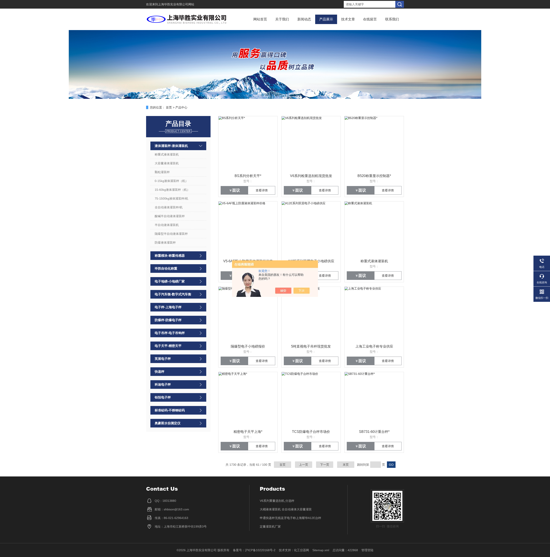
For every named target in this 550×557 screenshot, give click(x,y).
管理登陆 (367, 550)
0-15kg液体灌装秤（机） (171, 181)
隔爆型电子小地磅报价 (248, 346)
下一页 (324, 464)
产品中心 (181, 107)
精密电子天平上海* (248, 431)
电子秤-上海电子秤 (168, 307)
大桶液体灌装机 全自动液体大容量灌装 (286, 509)
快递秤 (159, 371)
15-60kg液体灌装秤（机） (172, 189)
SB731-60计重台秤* (374, 431)
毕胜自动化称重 (166, 268)
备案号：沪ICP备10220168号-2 (254, 550)
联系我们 (392, 19)
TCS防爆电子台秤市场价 (311, 431)
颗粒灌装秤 (162, 172)
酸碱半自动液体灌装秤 (170, 216)
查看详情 (262, 190)
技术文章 (348, 19)
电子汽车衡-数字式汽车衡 (173, 294)
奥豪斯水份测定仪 (167, 423)
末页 (346, 464)
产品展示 (326, 19)
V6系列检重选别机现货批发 (311, 176)
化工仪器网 (301, 550)
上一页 (303, 464)
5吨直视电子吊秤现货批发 (311, 346)
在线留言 (370, 19)
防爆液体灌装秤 (165, 242)
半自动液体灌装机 (167, 225)
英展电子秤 (163, 358)
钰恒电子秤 (163, 397)
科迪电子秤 (163, 384)
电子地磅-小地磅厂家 (170, 281)
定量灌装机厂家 (270, 526)
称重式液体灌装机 (167, 154)
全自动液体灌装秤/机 (169, 207)
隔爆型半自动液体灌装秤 (171, 233)
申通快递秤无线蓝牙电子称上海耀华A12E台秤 (290, 518)
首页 (169, 107)
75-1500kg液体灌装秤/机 (171, 198)
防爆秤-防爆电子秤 (168, 320)
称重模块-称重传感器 (170, 255)
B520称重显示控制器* (374, 176)
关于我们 (282, 19)
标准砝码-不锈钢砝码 (170, 410)
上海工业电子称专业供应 (374, 346)
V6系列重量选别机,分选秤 (277, 500)
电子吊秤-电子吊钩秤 (170, 333)
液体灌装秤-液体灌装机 (171, 146)
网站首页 (260, 19)
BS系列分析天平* (248, 176)
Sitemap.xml (320, 550)
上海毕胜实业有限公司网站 (176, 4)
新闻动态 (304, 19)
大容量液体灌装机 (167, 163)
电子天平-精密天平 (168, 346)
